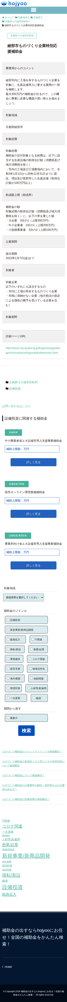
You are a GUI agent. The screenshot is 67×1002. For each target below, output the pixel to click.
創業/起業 (39, 649)
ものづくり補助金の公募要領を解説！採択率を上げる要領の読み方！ (33, 787)
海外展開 (15, 678)
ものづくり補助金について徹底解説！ (23, 775)
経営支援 (15, 668)
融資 (38, 698)
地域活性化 (38, 668)
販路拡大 (15, 639)
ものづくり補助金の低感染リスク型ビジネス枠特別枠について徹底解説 (33, 763)
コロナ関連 (38, 659)
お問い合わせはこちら (16, 406)
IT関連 (21, 484)
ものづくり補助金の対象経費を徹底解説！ (26, 799)
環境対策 (22, 535)
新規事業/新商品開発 (21, 629)
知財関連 (39, 678)
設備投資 (15, 388)
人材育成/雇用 (38, 688)
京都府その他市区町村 (23, 382)
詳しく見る (33, 462)
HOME (8, 966)
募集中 (14, 718)
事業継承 (15, 659)
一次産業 (15, 698)
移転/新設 (15, 649)
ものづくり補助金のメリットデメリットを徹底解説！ (32, 751)
